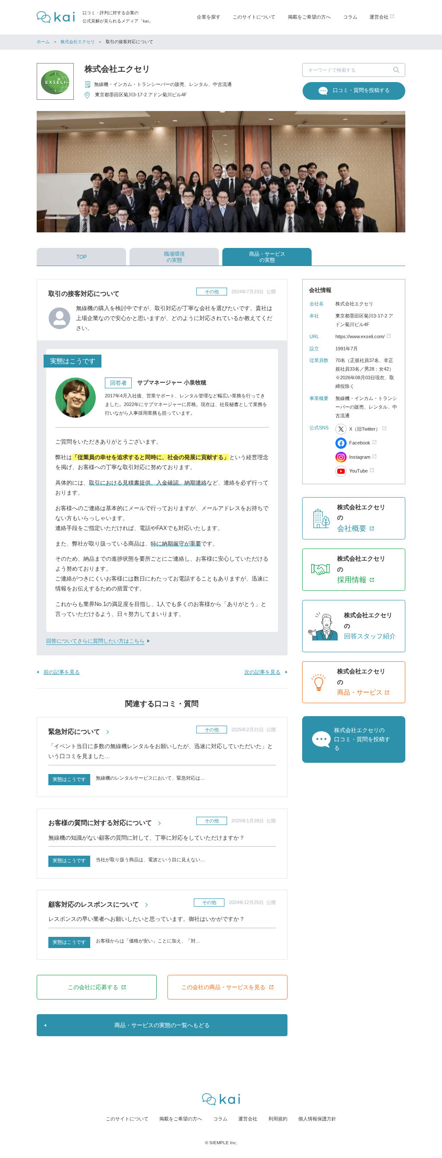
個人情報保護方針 (317, 1118)
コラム (350, 16)
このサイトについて (254, 16)
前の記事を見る (61, 672)
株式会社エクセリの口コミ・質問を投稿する (362, 739)
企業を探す (209, 16)
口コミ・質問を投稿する (361, 90)
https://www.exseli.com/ (360, 336)
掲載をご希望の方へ (309, 16)
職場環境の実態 (174, 257)
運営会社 (247, 1118)
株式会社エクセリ (77, 41)
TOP (81, 257)
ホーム (43, 41)
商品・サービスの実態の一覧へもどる (162, 1025)
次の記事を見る (262, 672)
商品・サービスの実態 (267, 257)
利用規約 (277, 1118)
